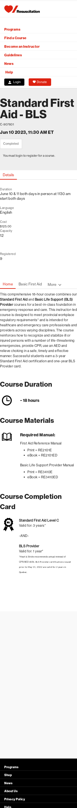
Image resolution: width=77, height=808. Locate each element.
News (8, 64)
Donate (42, 82)
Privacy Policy (14, 799)
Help (9, 72)
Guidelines (13, 55)
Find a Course (15, 38)
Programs (12, 29)
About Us (11, 791)
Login (17, 82)
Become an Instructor (22, 47)
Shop (8, 775)
